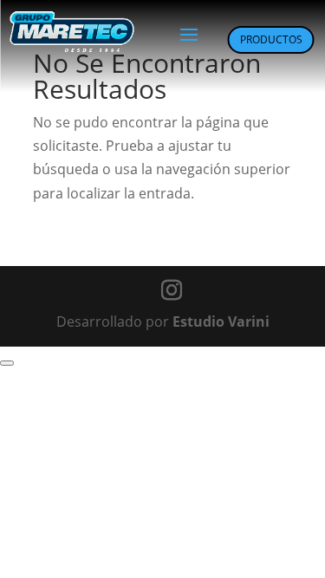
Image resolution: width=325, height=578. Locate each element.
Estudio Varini (221, 321)
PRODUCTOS (271, 39)
